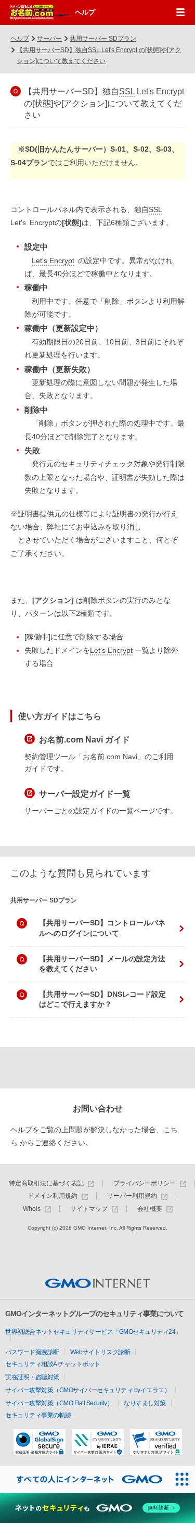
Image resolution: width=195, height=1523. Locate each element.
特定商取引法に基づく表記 (46, 1183)
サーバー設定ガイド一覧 (85, 793)
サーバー (49, 38)
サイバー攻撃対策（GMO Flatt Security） (59, 1403)
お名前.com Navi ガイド (84, 739)
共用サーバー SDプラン (103, 38)
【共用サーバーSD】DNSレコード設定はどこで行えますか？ (102, 999)
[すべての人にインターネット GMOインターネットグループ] (84, 1479)
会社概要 (149, 1209)
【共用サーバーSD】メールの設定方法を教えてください (102, 964)
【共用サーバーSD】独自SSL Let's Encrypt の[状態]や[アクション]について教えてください (99, 55)
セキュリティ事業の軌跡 (38, 1415)
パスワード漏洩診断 (32, 1352)
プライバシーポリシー (144, 1183)
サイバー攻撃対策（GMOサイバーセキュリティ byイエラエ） (87, 1390)
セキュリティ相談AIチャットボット (52, 1364)
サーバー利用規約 (132, 1196)
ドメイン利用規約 (52, 1196)
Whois (32, 1209)
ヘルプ (85, 12)
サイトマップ (89, 1209)
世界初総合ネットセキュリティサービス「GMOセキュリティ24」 (93, 1331)
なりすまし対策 (145, 1403)
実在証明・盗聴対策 (32, 1377)
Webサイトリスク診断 (100, 1352)
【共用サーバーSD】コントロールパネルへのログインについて (102, 928)
